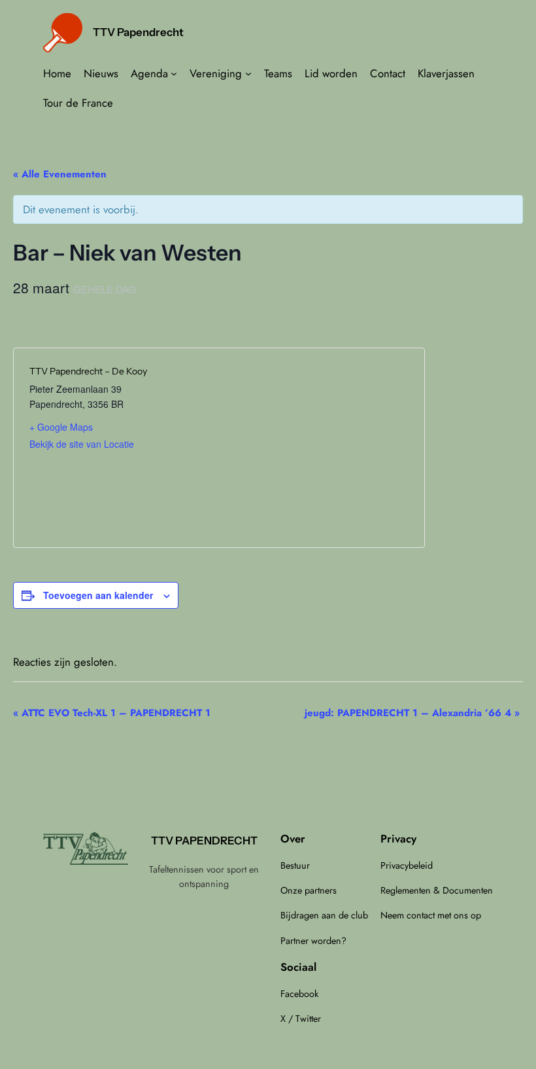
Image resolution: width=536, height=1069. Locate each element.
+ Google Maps (61, 426)
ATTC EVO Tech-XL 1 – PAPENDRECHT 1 (111, 713)
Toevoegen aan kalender (98, 595)
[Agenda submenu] (174, 73)
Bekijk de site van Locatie (81, 443)
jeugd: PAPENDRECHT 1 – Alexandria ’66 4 (412, 713)
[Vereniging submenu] (248, 73)
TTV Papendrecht (138, 32)
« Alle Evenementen (60, 174)
